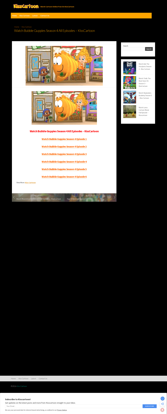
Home (14, 16)
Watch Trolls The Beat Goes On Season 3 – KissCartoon (145, 82)
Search (125, 46)
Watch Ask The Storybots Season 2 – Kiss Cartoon (145, 66)
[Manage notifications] (162, 410)
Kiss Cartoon (25, 16)
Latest (35, 16)
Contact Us (44, 16)
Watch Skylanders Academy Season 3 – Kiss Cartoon (145, 95)
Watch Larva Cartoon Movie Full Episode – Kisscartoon (144, 111)
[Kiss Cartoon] (26, 6)
